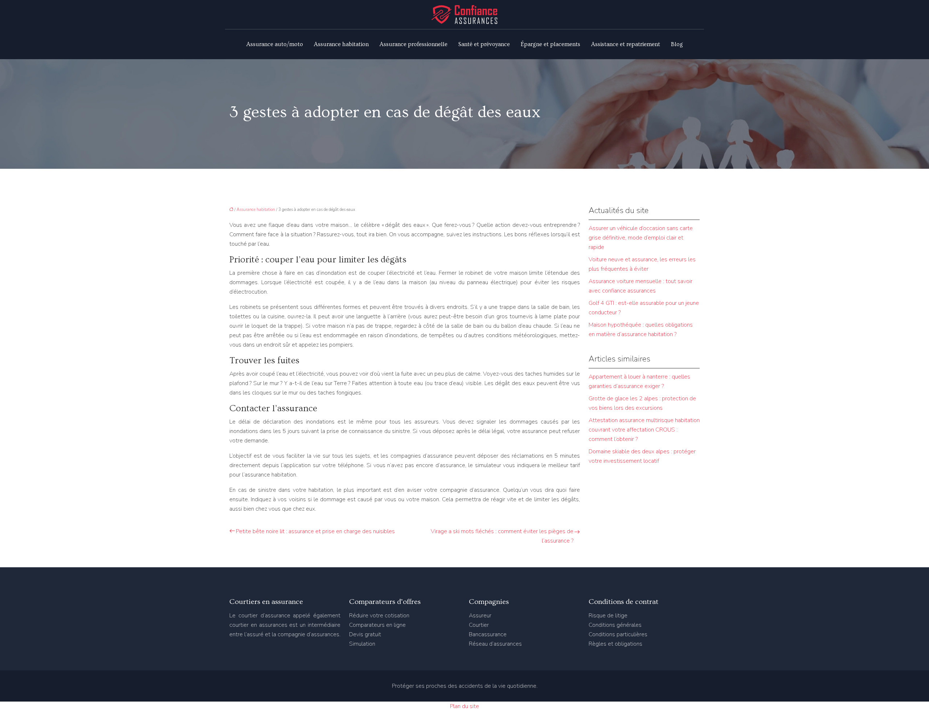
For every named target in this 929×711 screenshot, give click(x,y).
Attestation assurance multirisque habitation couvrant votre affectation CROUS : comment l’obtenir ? (644, 429)
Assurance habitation (341, 44)
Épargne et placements (550, 44)
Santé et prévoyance (484, 44)
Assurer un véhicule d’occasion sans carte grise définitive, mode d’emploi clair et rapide (641, 237)
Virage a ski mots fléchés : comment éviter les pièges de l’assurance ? (502, 536)
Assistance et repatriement (625, 44)
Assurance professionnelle (413, 44)
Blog (677, 44)
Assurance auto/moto (274, 44)
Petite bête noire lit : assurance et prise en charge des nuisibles (315, 531)
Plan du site (464, 706)
